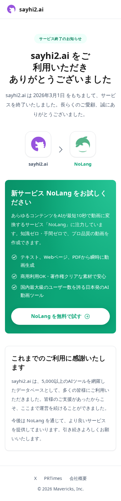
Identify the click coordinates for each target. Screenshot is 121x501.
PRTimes (53, 478)
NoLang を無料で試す (56, 316)
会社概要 (78, 478)
